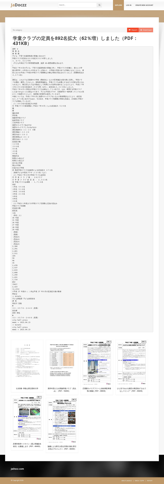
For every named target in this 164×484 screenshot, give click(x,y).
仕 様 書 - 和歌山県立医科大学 (27, 388)
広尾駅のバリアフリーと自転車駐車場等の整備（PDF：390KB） (97, 389)
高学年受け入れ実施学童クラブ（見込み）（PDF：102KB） (62, 389)
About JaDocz (126, 481)
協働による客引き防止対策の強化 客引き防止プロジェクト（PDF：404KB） (62, 447)
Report (133, 30)
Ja (19, 5)
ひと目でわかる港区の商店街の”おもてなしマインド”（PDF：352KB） (131, 389)
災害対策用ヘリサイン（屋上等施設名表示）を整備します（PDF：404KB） (27, 445)
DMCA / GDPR (139, 481)
